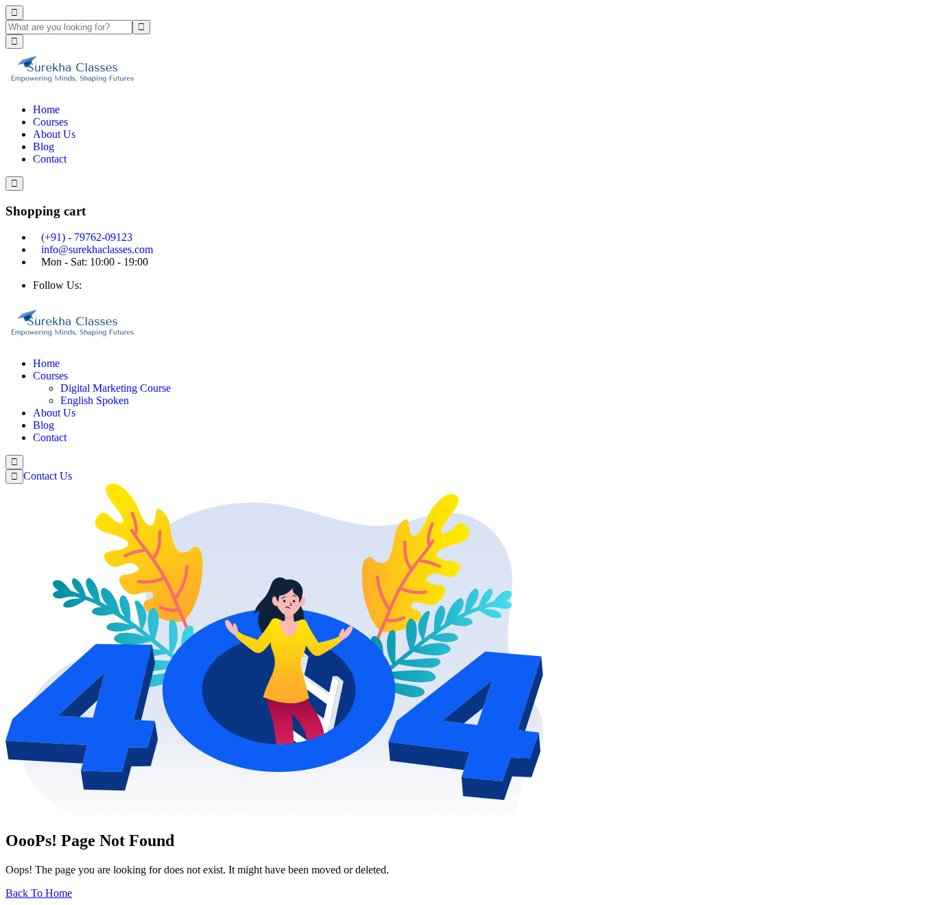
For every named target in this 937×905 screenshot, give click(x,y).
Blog (43, 146)
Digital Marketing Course (115, 388)
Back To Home (38, 893)
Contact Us (49, 476)
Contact (50, 159)
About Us (54, 134)
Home (46, 109)
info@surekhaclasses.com (97, 249)
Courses (50, 122)
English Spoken (94, 400)
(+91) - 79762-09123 (86, 237)
